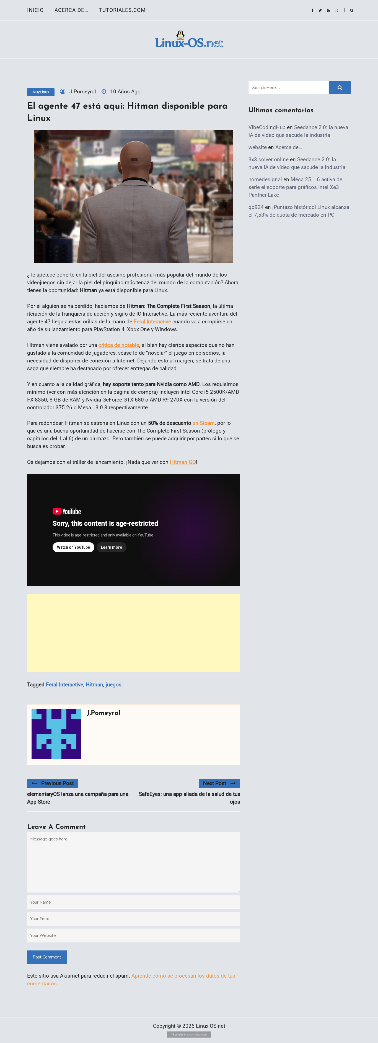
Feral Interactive (152, 321)
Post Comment (47, 957)
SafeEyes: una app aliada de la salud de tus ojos (189, 798)
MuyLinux (40, 92)
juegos (113, 684)
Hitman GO (183, 462)
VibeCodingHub (267, 127)
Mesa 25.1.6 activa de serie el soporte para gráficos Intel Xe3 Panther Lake (295, 187)
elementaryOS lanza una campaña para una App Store (77, 798)
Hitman (94, 684)
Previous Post (57, 783)
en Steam (204, 423)
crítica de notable (119, 345)
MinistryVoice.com (195, 1034)
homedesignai (265, 179)
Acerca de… (71, 10)
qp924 (256, 207)
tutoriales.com (122, 10)
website (257, 147)
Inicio (35, 10)
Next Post (214, 783)
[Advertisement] (133, 633)
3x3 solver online (268, 159)
